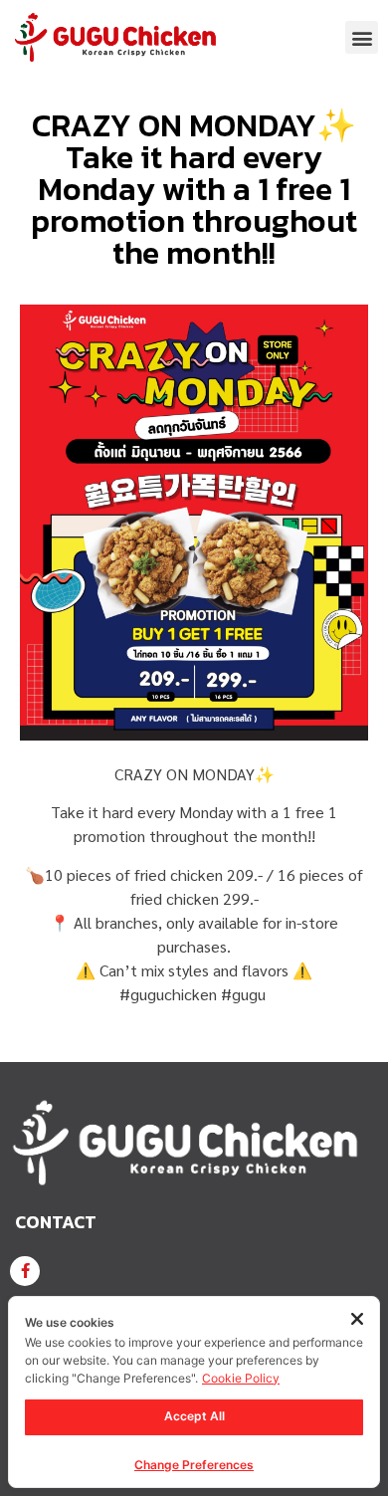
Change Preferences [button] (194, 1464)
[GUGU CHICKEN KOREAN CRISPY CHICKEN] (25, 1271)
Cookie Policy (241, 1378)
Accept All (194, 1415)
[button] (361, 37)
